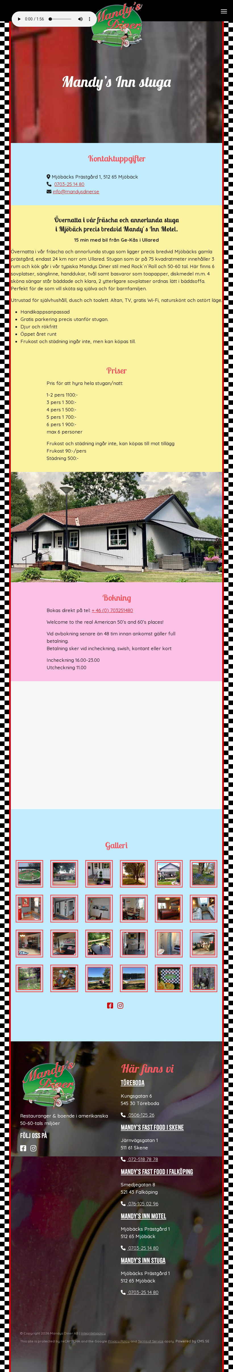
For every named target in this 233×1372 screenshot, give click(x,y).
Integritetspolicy (93, 1333)
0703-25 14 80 (69, 184)
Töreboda (132, 1083)
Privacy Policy (119, 1341)
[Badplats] (134, 978)
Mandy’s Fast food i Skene (152, 1127)
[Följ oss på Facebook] (111, 1006)
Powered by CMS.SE (192, 1341)
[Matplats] (134, 909)
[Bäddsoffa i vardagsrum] (64, 944)
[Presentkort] (169, 978)
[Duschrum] (169, 944)
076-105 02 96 (142, 1204)
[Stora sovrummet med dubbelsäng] (169, 909)
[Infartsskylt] (29, 874)
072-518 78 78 (142, 1159)
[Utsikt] (29, 978)
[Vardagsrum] (29, 944)
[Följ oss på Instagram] (121, 1006)
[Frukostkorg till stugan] (64, 978)
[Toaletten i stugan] (134, 944)
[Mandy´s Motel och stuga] (134, 874)
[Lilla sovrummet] (204, 909)
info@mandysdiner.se (76, 191)
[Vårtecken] (204, 874)
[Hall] (29, 909)
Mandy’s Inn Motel (143, 1216)
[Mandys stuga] (64, 874)
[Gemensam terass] (204, 944)
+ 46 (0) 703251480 (112, 610)
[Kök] (99, 909)
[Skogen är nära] (204, 978)
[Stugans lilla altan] (99, 944)
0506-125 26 (140, 1115)
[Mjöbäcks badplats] (99, 978)
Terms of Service (150, 1341)
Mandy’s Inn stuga (143, 1260)
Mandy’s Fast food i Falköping (157, 1172)
